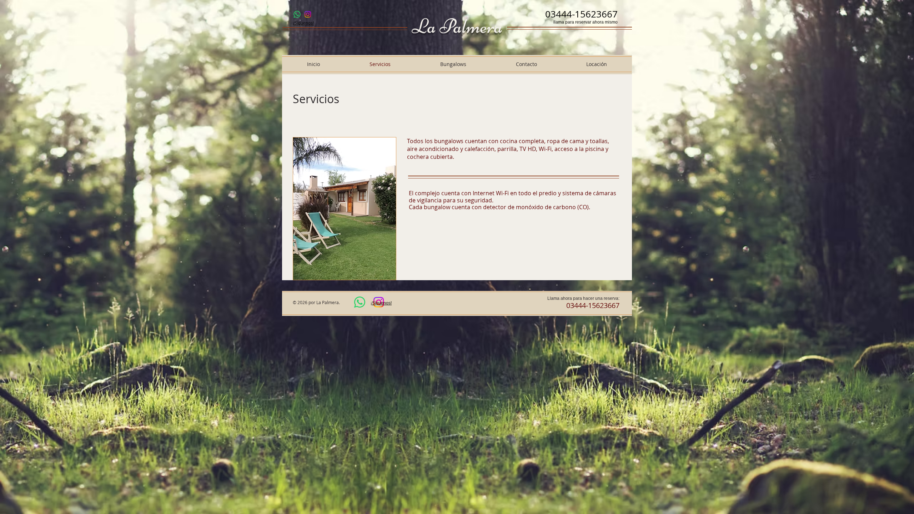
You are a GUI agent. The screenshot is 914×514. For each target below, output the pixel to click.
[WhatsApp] (297, 14)
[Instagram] (307, 14)
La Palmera (457, 26)
